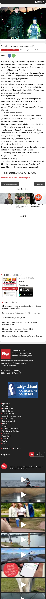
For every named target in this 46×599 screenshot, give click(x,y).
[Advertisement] (23, 241)
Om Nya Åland (7, 448)
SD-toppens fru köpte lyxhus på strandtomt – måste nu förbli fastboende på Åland (21, 307)
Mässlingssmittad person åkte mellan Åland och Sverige (22, 336)
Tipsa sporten (7, 423)
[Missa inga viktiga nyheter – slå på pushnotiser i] (23, 570)
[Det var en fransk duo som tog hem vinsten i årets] (23, 540)
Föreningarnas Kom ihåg (10, 431)
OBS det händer (8, 411)
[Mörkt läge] (42, 454)
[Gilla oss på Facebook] (23, 390)
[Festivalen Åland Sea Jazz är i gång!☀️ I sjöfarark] (23, 495)
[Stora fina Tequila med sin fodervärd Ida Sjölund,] (23, 585)
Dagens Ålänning (14, 50)
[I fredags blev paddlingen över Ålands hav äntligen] (23, 480)
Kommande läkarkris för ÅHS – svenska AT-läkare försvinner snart (19, 323)
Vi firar (4, 443)
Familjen (4, 50)
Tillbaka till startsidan (10, 184)
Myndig (4, 426)
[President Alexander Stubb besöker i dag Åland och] (23, 525)
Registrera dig (24, 285)
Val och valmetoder (7, 205)
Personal (5, 406)
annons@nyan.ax (25, 355)
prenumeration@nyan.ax (23, 360)
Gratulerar (5, 433)
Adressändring (7, 418)
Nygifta (4, 441)
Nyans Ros (6, 438)
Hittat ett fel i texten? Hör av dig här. (15, 178)
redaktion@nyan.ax (25, 353)
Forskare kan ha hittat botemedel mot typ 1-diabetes (21, 313)
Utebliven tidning (8, 413)
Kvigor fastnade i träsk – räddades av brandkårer (22, 206)
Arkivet (21, 281)
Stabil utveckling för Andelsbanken (37, 205)
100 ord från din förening (11, 428)
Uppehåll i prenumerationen (12, 416)
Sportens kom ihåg (8, 421)
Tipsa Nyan (39, 184)
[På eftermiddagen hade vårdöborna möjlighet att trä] (23, 510)
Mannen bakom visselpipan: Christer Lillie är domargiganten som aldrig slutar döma (17, 330)
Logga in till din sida (26, 278)
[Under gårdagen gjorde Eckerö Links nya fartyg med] (23, 555)
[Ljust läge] (37, 454)
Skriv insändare (7, 408)
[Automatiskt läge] (31, 454)
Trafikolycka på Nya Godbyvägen (13, 317)
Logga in (40, 2)
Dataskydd (17, 448)
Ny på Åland (6, 436)
